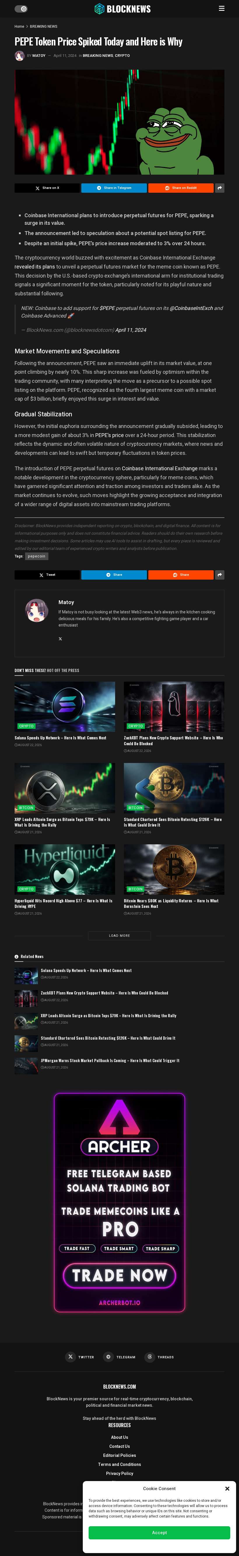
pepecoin (36, 556)
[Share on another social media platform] (219, 188)
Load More (119, 935)
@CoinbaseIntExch (191, 308)
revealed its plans (35, 267)
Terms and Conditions (119, 1465)
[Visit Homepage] (123, 9)
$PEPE (107, 308)
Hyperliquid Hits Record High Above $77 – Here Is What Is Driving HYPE (63, 903)
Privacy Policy (119, 1474)
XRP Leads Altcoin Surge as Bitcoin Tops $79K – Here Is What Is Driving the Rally (62, 822)
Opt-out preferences (142, 1545)
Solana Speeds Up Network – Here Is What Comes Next (60, 737)
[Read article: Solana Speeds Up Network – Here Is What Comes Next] (65, 707)
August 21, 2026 (29, 832)
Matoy (38, 55)
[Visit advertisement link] (119, 1202)
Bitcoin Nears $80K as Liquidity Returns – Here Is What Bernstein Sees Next (171, 903)
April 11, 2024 (65, 55)
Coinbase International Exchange (160, 468)
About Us (119, 1437)
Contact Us (119, 1446)
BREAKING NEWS (43, 26)
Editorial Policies (119, 1455)
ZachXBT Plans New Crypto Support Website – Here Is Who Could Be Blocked (173, 740)
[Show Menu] (221, 8)
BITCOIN (26, 808)
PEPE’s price (109, 435)
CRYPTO (122, 55)
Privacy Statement (176, 1545)
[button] (227, 1489)
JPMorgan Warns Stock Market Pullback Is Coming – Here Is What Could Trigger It (110, 1060)
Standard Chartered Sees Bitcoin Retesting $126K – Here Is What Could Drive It (173, 822)
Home (19, 26)
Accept (159, 1532)
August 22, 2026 (29, 745)
